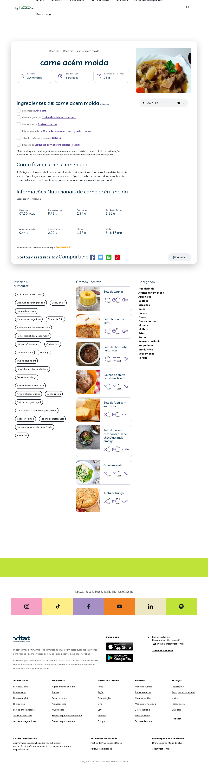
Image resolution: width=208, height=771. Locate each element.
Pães (141, 333)
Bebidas (143, 300)
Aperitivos (144, 296)
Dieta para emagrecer (24, 709)
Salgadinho (145, 345)
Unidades (176, 709)
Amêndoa (22, 435)
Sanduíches (145, 349)
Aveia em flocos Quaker (28, 394)
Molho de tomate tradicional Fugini (57, 144)
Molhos (143, 329)
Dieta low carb (20, 686)
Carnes (142, 313)
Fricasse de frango (144, 721)
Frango (101, 721)
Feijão (101, 692)
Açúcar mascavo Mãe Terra (30, 385)
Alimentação (20, 680)
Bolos (141, 308)
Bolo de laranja (142, 709)
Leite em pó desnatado (28, 344)
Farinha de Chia (55, 319)
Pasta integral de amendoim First (33, 336)
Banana (102, 715)
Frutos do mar (147, 321)
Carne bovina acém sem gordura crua (67, 131)
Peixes (142, 337)
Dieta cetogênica (21, 698)
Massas (143, 325)
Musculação (58, 709)
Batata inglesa (105, 698)
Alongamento (59, 703)
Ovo (100, 703)
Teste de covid (179, 703)
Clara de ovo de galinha (29, 319)
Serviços (177, 680)
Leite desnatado (25, 352)
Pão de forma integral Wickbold (32, 369)
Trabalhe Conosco (162, 650)
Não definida (146, 288)
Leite (100, 709)
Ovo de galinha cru (26, 360)
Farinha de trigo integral (29, 402)
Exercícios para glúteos (63, 721)
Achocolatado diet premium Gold (33, 327)
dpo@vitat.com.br (161, 748)
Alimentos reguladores (24, 721)
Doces (142, 317)
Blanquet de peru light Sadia (31, 302)
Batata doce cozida (26, 311)
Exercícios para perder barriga (67, 715)
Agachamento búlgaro (63, 686)
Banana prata (54, 394)
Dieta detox (19, 703)
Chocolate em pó (25, 418)
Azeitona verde (47, 124)
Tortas (142, 357)
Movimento (58, 680)
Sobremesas (146, 353)
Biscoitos (144, 304)
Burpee (55, 692)
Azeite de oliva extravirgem (59, 117)
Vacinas (175, 698)
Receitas (54, 51)
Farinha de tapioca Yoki (52, 418)
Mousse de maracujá (145, 703)
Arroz (100, 686)
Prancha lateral (60, 698)
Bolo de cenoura (143, 692)
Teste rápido (178, 686)
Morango (44, 352)
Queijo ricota (52, 344)
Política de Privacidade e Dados (106, 742)
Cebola (56, 137)
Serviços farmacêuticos (183, 692)
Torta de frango (142, 715)
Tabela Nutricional (108, 680)
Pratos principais (149, 341)
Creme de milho (143, 698)
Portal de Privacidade (101, 748)
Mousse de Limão (143, 686)
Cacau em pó (58, 302)
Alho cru (40, 110)
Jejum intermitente (22, 715)
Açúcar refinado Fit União (29, 294)
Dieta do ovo (19, 692)
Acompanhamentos (151, 292)
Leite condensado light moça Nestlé (34, 427)
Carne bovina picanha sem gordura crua (37, 410)
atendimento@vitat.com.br (170, 643)
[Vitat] (24, 8)
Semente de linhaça (26, 377)
